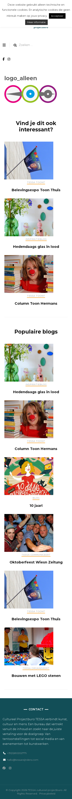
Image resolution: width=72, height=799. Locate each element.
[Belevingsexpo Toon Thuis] (28, 178)
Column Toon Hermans (36, 303)
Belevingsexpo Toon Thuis (36, 190)
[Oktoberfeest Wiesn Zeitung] (28, 551)
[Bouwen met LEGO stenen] (28, 664)
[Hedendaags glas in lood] (28, 235)
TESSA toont (36, 182)
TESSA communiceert (36, 554)
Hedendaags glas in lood (36, 247)
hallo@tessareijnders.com (22, 759)
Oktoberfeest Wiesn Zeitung (36, 562)
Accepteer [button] (57, 15)
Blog (36, 498)
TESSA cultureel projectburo (45, 790)
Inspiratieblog (36, 239)
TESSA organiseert (36, 668)
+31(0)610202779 (17, 753)
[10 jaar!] (28, 494)
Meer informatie (36, 22)
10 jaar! (36, 505)
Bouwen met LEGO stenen (36, 676)
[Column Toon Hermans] (28, 292)
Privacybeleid (47, 793)
